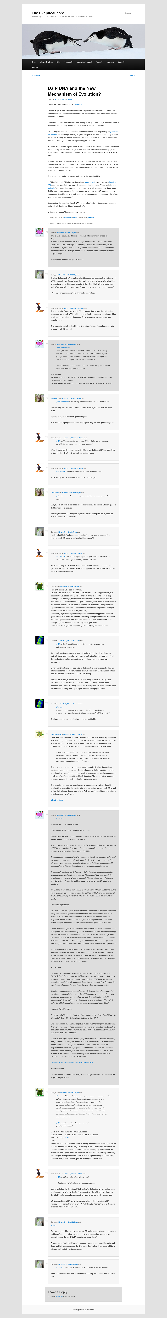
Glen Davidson (57, 799)
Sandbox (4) (68, 62)
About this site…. (46, 62)
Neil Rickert (55, 398)
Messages (110, 62)
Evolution (67, 217)
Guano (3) (121, 62)
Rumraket (60, 818)
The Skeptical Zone (48, 12)
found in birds (90, 182)
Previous (36, 75)
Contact (35, 67)
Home (34, 62)
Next (132, 75)
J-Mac (70, 99)
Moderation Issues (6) (84, 62)
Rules (58, 62)
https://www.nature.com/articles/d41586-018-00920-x (72, 1062)
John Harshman (62, 347)
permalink (91, 217)
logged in (59, 1296)
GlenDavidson (56, 734)
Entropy (59, 707)
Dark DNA (78, 104)
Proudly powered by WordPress (83, 1309)
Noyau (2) (99, 62)
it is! (67, 1137)
